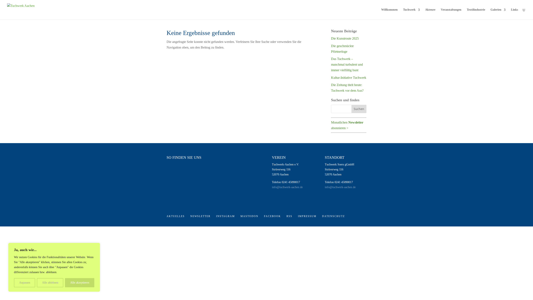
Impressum (307, 216)
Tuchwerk (409, 9)
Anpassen (24, 282)
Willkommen (389, 9)
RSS (289, 216)
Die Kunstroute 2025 (345, 38)
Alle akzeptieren (79, 282)
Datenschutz (333, 216)
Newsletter (200, 216)
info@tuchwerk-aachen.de (287, 187)
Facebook (272, 216)
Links (514, 9)
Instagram (225, 216)
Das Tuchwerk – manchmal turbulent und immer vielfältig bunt (347, 64)
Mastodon (249, 216)
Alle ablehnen (50, 282)
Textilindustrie (476, 9)
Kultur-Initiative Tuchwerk (348, 77)
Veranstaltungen (451, 9)
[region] (54, 267)
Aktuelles (176, 216)
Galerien (496, 9)
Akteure (430, 9)
